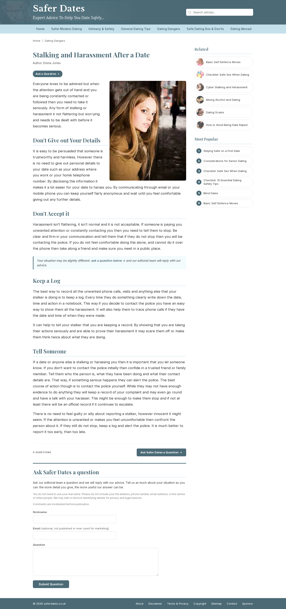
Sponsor (247, 603)
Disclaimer (155, 603)
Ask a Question (46, 73)
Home (40, 29)
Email (71, 528)
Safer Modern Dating (66, 29)
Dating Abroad (241, 29)
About (139, 603)
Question (39, 544)
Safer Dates (59, 8)
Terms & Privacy (177, 603)
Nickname (40, 512)
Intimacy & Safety (101, 29)
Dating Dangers (168, 29)
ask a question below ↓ (108, 260)
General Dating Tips (136, 29)
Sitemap (216, 603)
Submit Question (51, 584)
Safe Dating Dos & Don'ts (205, 29)
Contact (232, 603)
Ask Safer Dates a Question (159, 452)
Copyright (199, 603)
